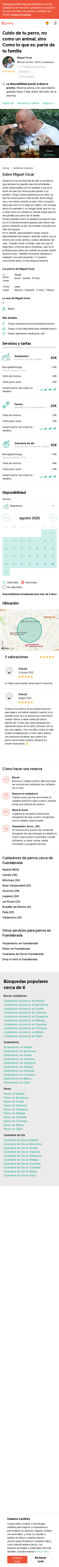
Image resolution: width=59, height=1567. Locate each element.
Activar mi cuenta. (21, 14)
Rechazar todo (40, 1559)
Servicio (6, 499)
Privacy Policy (42, 1551)
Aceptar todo (17, 1559)
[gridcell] (45, 533)
